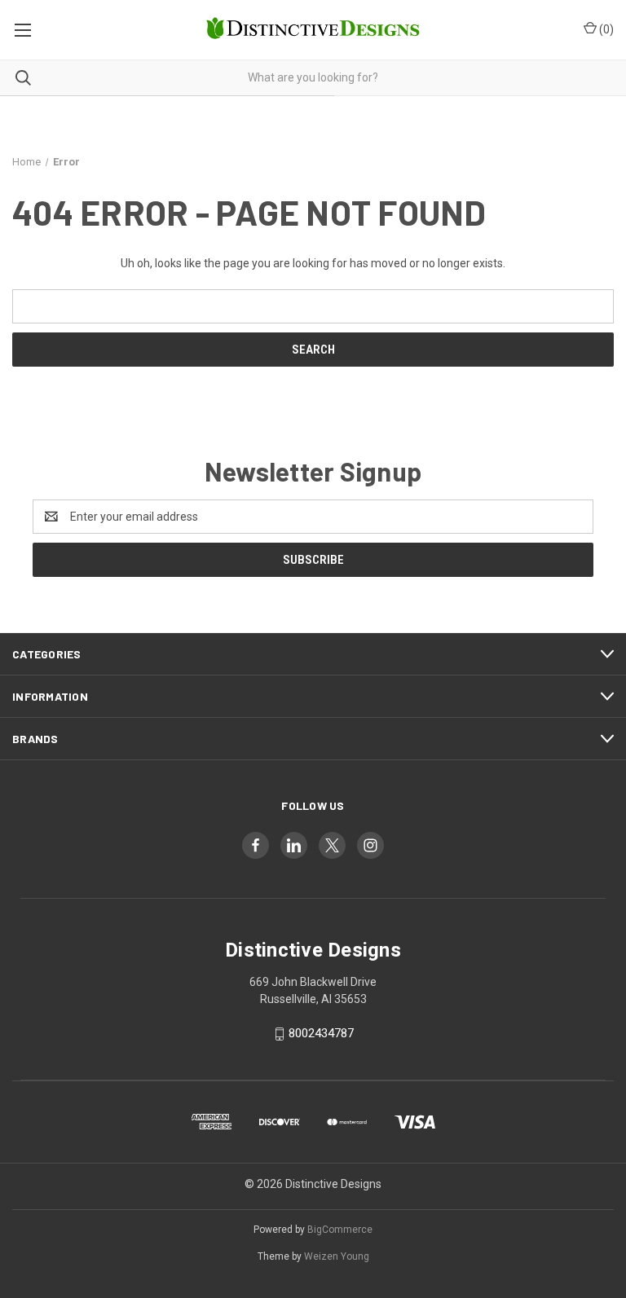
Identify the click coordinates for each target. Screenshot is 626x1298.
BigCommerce (340, 1229)
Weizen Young (336, 1256)
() (605, 29)
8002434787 (321, 1033)
